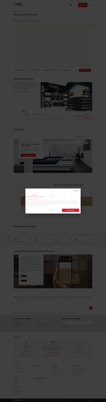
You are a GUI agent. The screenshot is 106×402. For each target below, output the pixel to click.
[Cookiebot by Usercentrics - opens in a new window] (74, 191)
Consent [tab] (34, 195)
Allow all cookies (70, 210)
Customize (52, 210)
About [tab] (71, 194)
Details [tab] (53, 194)
